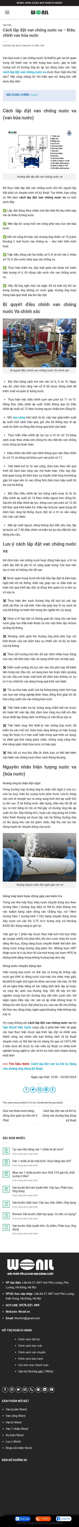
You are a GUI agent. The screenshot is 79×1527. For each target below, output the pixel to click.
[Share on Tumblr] (53, 1090)
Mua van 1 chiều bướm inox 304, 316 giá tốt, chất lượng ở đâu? (43, 1174)
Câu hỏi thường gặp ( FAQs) (35, 1371)
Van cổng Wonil (15, 1416)
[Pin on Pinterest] (46, 1090)
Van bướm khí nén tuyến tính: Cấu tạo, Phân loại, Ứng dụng (42, 1189)
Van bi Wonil (13, 1422)
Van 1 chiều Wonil (17, 1429)
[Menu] (7, 12)
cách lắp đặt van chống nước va (24, 72)
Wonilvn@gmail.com (27, 1318)
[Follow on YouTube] (52, 1390)
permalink (57, 1102)
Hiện (34, 95)
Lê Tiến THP (37, 46)
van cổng (18, 417)
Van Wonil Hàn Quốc (17, 1027)
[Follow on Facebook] (5, 1390)
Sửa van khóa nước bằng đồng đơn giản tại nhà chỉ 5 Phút (20, 1115)
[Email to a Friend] (40, 1090)
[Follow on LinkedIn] (45, 1390)
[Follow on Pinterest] (38, 1390)
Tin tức (7, 25)
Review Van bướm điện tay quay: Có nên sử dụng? (44, 1214)
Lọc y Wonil (13, 1441)
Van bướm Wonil (16, 1409)
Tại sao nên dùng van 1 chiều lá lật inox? (38, 1149)
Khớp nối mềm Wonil (19, 1448)
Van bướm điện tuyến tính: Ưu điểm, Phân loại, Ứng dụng (44, 1227)
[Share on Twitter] (33, 1090)
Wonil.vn (24, 1311)
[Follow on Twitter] (18, 1390)
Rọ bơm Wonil (15, 1435)
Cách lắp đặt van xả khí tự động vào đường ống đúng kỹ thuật (59, 1115)
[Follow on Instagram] (12, 1390)
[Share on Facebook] (26, 1090)
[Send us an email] (25, 1390)
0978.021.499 (29, 1305)
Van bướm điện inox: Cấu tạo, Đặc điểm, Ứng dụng (44, 1202)
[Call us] (32, 1390)
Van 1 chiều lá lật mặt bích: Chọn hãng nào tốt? (41, 1161)
